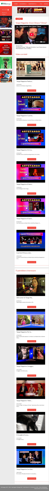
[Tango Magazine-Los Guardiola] (31, 457)
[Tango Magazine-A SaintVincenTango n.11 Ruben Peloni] (31, 206)
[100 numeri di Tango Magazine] (31, 285)
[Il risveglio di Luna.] (31, 422)
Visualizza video (31, 90)
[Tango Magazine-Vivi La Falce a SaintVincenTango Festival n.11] (31, 137)
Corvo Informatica (44, 488)
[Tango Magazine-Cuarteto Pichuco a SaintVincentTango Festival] (31, 103)
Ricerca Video (4, 13)
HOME (16, 4)
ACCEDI (46, 4)
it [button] (40, 4)
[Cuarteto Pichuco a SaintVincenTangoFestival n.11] (31, 240)
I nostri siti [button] (31, 4)
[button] (30, 69)
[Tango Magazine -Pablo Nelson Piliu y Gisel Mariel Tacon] (31, 388)
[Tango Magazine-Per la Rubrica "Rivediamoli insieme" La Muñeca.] (31, 319)
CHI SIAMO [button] (22, 4)
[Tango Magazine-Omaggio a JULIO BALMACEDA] (31, 354)
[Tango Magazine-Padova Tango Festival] (31, 69)
